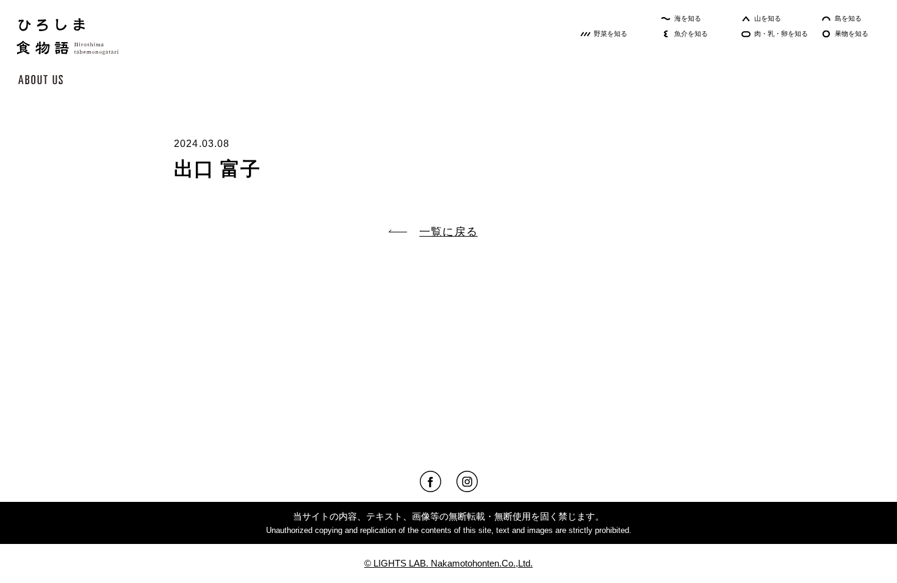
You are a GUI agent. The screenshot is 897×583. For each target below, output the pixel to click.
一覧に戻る (448, 232)
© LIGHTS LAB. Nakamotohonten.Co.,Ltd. (448, 563)
